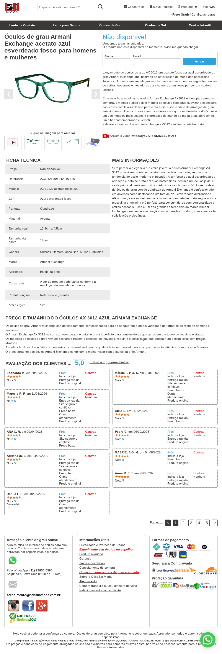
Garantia (85, 558)
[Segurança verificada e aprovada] (164, 584)
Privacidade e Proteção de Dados (102, 545)
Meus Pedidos (163, 6)
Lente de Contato (22, 25)
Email (137, 56)
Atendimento (88, 581)
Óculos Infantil (200, 25)
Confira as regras (203, 14)
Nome (109, 56)
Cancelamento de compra (97, 567)
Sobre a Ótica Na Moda (95, 576)
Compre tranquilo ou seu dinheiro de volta (108, 585)
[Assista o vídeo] (13, 142)
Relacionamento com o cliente (100, 590)
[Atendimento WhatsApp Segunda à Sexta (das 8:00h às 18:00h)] (208, 640)
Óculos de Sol (155, 25)
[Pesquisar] (100, 7)
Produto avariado (91, 554)
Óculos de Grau (110, 25)
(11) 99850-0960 (40, 570)
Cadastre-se (136, 6)
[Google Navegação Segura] (206, 585)
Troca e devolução (92, 563)
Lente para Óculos (66, 25)
